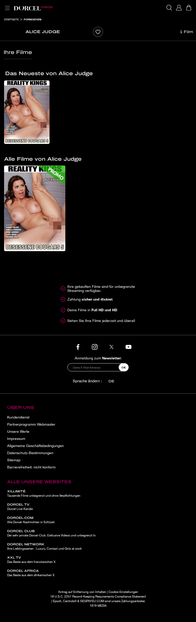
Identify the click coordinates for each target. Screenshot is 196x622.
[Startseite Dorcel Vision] (33, 7)
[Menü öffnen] (6, 5)
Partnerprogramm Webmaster (31, 424)
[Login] (179, 7)
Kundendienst (18, 417)
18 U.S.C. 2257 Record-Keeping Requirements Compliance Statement (98, 596)
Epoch (57, 601)
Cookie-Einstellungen (123, 592)
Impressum (16, 439)
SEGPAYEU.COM (92, 601)
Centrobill (70, 601)
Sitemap (13, 460)
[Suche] (169, 7)
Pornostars (32, 19)
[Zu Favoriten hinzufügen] (98, 32)
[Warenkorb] (188, 7)
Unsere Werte (18, 431)
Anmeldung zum (98, 358)
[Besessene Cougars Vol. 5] (27, 112)
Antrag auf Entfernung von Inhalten (82, 592)
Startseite (11, 19)
